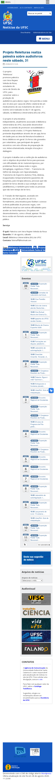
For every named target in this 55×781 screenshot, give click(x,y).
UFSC (17, 250)
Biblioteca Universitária (20, 247)
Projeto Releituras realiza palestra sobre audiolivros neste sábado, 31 (23, 56)
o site (40, 679)
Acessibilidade (12, 8)
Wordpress (46, 773)
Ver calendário (43, 545)
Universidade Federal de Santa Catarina (24, 251)
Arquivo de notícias (29, 578)
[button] (25, 544)
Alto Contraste (26, 8)
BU (35, 247)
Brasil (8, 2)
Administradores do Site (42, 32)
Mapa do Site (39, 8)
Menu (45, 38)
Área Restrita (26, 32)
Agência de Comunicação (34, 668)
